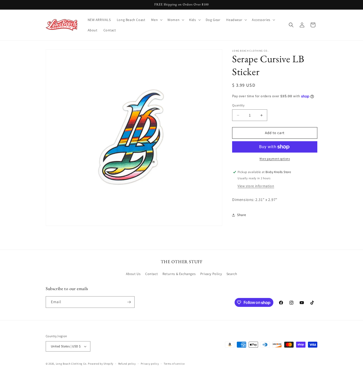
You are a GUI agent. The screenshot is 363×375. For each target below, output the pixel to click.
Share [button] (241, 215)
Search (231, 274)
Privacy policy (150, 363)
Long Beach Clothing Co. (71, 363)
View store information (256, 186)
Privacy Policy (211, 274)
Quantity (238, 105)
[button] (156, 20)
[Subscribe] (128, 302)
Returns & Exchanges (179, 274)
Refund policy (127, 363)
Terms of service (174, 363)
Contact (151, 274)
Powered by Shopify (100, 363)
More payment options (275, 158)
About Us (133, 274)
